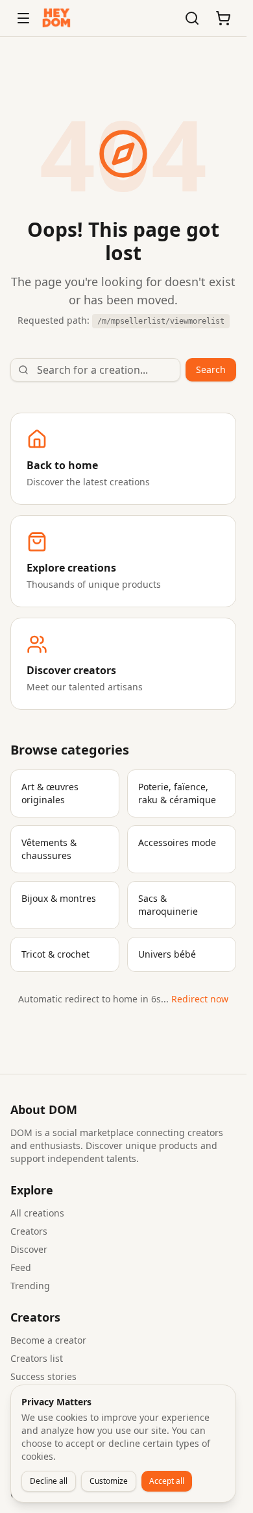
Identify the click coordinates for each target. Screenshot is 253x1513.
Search (211, 369)
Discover (28, 1249)
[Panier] (223, 18)
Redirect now (199, 999)
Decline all (48, 1480)
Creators (28, 1231)
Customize (109, 1480)
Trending (30, 1285)
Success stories (43, 1376)
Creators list (36, 1358)
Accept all (166, 1480)
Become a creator (48, 1340)
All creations (37, 1213)
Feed (20, 1267)
